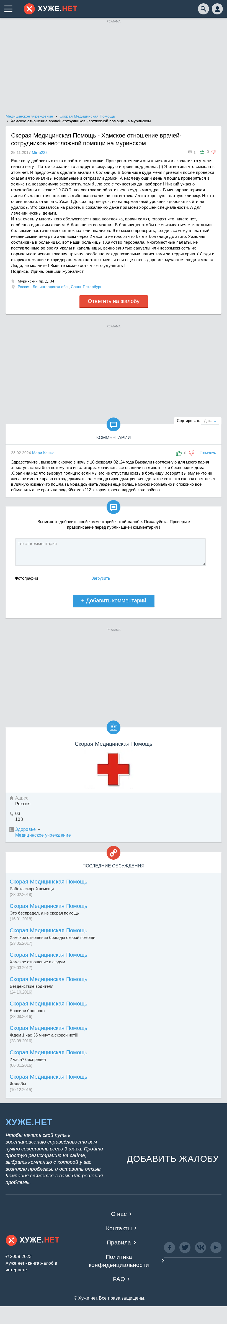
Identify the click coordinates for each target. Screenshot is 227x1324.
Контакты (119, 1228)
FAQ (119, 1279)
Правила (119, 1242)
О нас (119, 1214)
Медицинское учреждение (43, 835)
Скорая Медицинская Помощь (48, 882)
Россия (24, 286)
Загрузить (100, 578)
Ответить (208, 453)
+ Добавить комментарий (113, 600)
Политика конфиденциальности (119, 1261)
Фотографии (26, 578)
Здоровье (25, 829)
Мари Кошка (43, 452)
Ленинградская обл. (51, 286)
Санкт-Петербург (86, 286)
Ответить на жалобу (114, 301)
